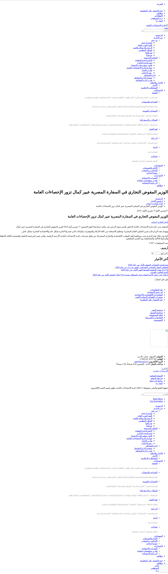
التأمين (118, 106)
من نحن (154, 40)
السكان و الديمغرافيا (149, 120)
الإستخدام (133, 134)
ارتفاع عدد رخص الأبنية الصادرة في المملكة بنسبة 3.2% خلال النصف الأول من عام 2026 (130, 275)
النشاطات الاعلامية (149, 88)
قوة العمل (153, 129)
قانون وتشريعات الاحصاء (141, 65)
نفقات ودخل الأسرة (141, 97)
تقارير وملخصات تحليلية (147, 180)
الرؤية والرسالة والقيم (142, 48)
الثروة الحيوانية (153, 143)
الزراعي (142, 161)
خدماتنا (149, 55)
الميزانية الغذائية (117, 143)
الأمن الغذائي (129, 97)
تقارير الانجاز (146, 70)
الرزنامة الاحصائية (155, 292)
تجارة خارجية (153, 97)
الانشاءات (130, 106)
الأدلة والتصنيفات (150, 168)
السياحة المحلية (105, 97)
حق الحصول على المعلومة (151, 11)
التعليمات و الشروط (154, 317)
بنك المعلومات (156, 290)
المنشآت (135, 161)
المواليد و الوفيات (130, 125)
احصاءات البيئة (153, 152)
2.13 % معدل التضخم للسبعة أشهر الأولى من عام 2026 (144, 270)
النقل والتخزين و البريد (108, 106)
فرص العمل (141, 134)
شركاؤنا (148, 53)
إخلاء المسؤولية (156, 315)
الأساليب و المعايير (149, 170)
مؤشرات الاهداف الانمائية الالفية (149, 297)
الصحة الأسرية (84, 125)
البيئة (155, 147)
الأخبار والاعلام (156, 83)
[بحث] (142, 394)
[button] (166, 28)
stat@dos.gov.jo (141, 361)
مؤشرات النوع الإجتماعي (99, 125)
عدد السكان (154, 125)
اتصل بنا (159, 21)
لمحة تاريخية (146, 43)
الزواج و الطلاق (143, 125)
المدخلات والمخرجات (124, 116)
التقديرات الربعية (138, 116)
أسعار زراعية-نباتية (130, 143)
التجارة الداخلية (153, 106)
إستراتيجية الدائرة (144, 63)
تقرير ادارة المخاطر (143, 80)
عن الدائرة (158, 38)
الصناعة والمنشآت (150, 102)
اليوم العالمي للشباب (159, 272)
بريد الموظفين (157, 18)
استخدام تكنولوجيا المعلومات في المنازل (115, 134)
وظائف (160, 13)
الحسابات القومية (150, 111)
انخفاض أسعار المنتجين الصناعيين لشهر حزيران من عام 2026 (141, 267)
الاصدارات (158, 175)
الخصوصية (158, 320)
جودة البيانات (152, 173)
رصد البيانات (146, 73)
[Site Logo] (157, 25)
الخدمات (137, 106)
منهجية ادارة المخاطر (143, 78)
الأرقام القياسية (111, 116)
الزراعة (154, 138)
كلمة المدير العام (145, 45)
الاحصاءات (158, 90)
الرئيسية (159, 35)
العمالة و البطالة (152, 134)
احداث (154, 222)
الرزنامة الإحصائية (150, 183)
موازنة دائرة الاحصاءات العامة (139, 68)
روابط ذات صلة (156, 381)
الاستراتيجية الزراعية (103, 143)
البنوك (124, 106)
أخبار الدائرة (163, 222)
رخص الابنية (95, 106)
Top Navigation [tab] (156, 401)
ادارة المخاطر (150, 75)
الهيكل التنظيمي (145, 50)
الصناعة (143, 106)
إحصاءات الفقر (73, 125)
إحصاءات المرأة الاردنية (115, 125)
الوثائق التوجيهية (151, 58)
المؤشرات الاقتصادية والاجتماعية (149, 295)
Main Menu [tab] (158, 399)
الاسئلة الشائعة (156, 376)
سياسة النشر (157, 310)
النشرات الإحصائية (150, 178)
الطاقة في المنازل (117, 97)
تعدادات (154, 156)
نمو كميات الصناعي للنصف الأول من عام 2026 (148, 265)
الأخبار (155, 85)
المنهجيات (158, 165)
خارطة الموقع (157, 378)
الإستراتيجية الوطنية (143, 60)
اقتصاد (155, 93)
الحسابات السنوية (152, 116)
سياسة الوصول (156, 312)
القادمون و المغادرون (91, 97)
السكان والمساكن (152, 161)
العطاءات (159, 16)
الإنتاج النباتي (141, 143)
